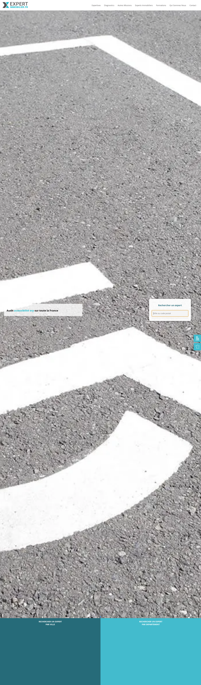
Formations (161, 5)
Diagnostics (109, 5)
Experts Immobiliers (144, 5)
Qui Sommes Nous (177, 5)
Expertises (96, 5)
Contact (192, 5)
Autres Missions (125, 5)
